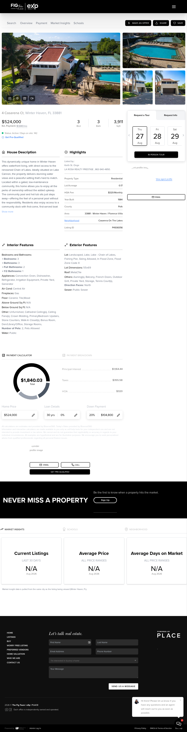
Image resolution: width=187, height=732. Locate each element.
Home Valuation (16, 653)
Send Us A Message (123, 686)
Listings (11, 637)
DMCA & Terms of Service (161, 728)
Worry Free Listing (17, 645)
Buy (9, 641)
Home (10, 632)
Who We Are (13, 658)
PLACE (35, 705)
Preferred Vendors (17, 649)
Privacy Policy (140, 728)
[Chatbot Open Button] (178, 723)
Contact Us (13, 662)
